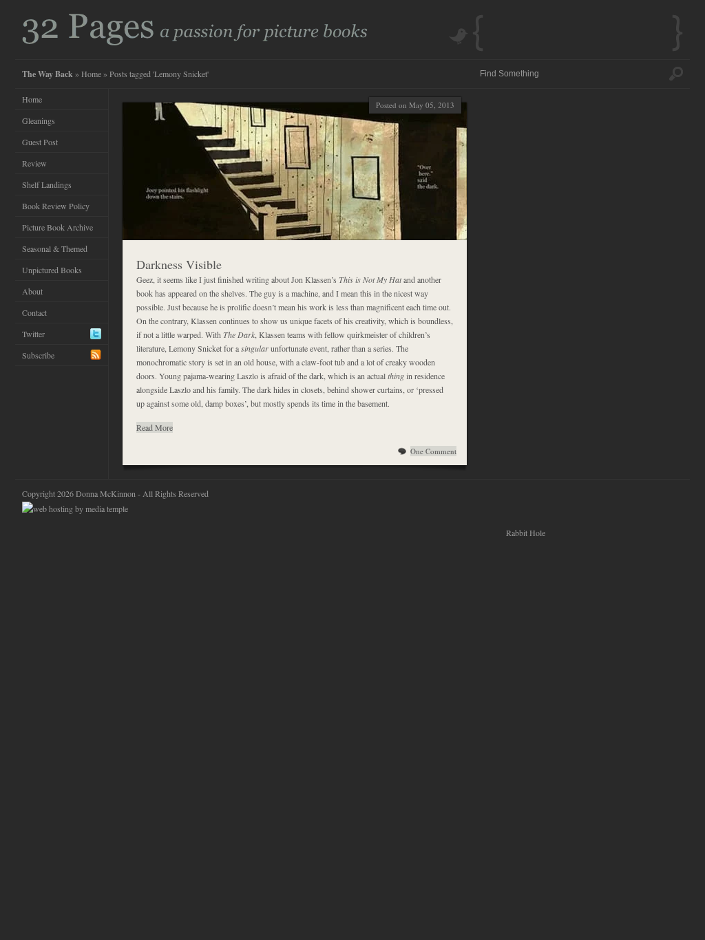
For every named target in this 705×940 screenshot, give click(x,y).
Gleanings (38, 120)
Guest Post (40, 141)
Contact (34, 312)
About (32, 291)
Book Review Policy (56, 205)
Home (91, 73)
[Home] (195, 41)
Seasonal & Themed (54, 248)
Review (34, 163)
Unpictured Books (52, 269)
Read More (154, 427)
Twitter (33, 333)
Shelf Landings (47, 184)
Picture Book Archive (57, 227)
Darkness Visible (179, 264)
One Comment (433, 451)
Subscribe (38, 355)
